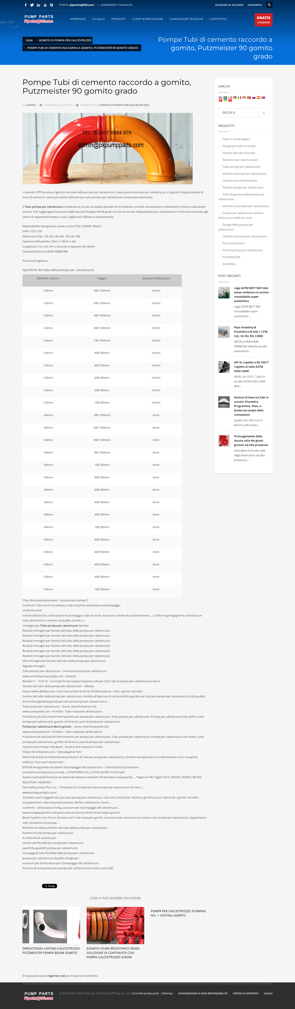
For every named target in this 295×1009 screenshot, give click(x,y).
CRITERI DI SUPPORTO (246, 993)
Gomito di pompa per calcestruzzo (124, 105)
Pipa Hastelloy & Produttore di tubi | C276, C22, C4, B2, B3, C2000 (251, 331)
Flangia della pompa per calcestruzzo (235, 227)
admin (31, 105)
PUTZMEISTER (231, 257)
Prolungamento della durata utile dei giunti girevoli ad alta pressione (251, 440)
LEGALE (268, 993)
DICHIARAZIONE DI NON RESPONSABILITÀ (203, 993)
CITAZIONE (263, 19)
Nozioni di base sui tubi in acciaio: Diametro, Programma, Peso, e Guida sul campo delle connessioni (251, 406)
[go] (263, 113)
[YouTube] (45, 5)
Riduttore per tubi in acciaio (240, 160)
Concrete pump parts (145, 993)
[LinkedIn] (38, 5)
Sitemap (167, 993)
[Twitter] (32, 5)
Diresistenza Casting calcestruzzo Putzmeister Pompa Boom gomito (51, 950)
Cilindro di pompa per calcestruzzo (244, 236)
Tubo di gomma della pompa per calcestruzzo (241, 196)
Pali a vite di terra (233, 243)
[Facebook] (25, 5)
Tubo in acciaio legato (236, 139)
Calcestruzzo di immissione (239, 180)
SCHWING (228, 264)
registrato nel (56, 976)
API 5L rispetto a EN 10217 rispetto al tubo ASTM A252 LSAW (251, 366)
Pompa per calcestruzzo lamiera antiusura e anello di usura (240, 215)
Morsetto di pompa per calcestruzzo (245, 206)
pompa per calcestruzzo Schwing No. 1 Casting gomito (178, 913)
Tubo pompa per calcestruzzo (44, 207)
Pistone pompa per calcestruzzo (242, 187)
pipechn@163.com (82, 4)
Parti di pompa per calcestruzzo (242, 250)
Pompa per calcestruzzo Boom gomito (46, 726)
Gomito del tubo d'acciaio (238, 153)
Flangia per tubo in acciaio (239, 146)
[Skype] (51, 5)
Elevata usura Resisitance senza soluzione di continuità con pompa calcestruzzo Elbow (113, 952)
